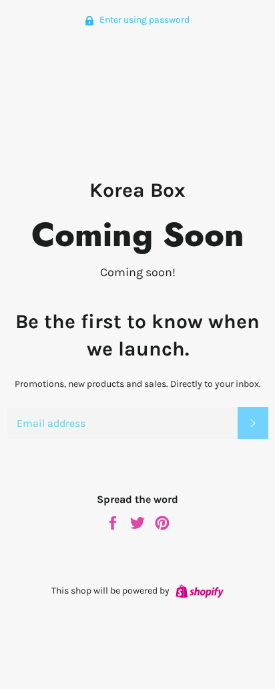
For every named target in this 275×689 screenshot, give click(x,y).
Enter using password (143, 19)
